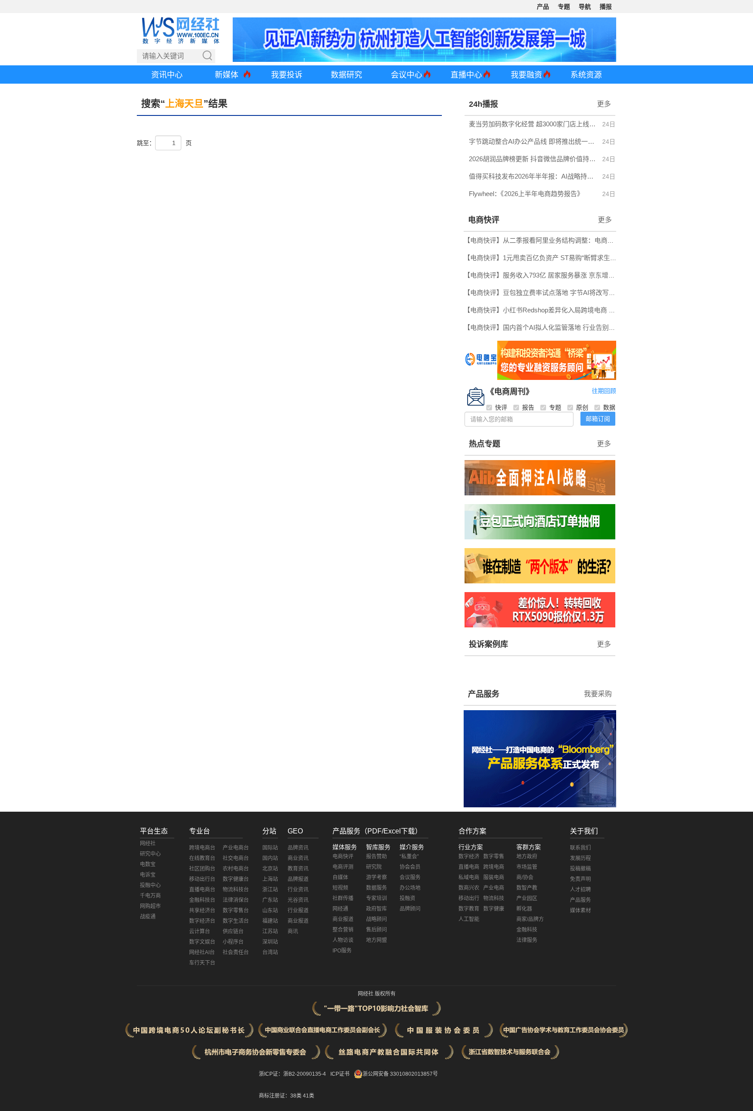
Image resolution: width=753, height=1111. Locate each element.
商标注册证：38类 (281, 1096)
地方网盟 (376, 940)
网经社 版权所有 (377, 994)
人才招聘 (580, 890)
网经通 (340, 909)
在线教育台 (202, 858)
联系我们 (580, 848)
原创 (582, 407)
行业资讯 (298, 890)
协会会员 (410, 867)
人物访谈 (342, 940)
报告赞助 (376, 857)
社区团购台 (202, 869)
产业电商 (493, 888)
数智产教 (526, 888)
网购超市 (150, 906)
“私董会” (409, 857)
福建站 (270, 921)
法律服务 (526, 940)
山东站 (270, 911)
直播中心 (466, 75)
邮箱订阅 (598, 418)
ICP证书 (339, 1074)
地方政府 (526, 857)
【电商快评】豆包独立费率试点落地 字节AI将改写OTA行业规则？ (559, 292)
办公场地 (410, 888)
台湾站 (270, 952)
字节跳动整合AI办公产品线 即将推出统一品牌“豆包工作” (533, 141)
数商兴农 (468, 888)
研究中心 (150, 854)
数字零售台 (236, 911)
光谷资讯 (298, 900)
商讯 (293, 931)
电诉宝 (148, 875)
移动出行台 (202, 879)
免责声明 (580, 879)
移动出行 (468, 898)
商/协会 (524, 877)
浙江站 (270, 890)
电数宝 (148, 864)
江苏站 (270, 931)
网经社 (148, 843)
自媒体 (340, 877)
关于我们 (584, 831)
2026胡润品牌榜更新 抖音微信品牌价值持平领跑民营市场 (533, 159)
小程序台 (233, 942)
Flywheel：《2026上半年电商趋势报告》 (526, 193)
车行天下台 (202, 963)
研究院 (374, 867)
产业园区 (526, 898)
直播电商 (468, 867)
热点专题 (484, 444)
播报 (606, 6)
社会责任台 (236, 952)
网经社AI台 (202, 952)
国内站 (270, 858)
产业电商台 (236, 848)
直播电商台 (202, 890)
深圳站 (270, 942)
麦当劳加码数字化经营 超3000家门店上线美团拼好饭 (533, 124)
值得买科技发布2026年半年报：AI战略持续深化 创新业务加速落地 (533, 176)
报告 (528, 407)
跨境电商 (493, 867)
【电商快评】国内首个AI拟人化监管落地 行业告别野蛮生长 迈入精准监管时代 (576, 327)
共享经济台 (202, 911)
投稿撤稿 (580, 869)
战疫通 (148, 917)
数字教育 (468, 909)
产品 (543, 6)
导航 (585, 6)
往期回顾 (604, 390)
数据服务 (376, 888)
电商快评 (483, 220)
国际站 (270, 848)
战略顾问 (376, 919)
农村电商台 (236, 869)
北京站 (270, 869)
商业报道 (298, 921)
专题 (564, 6)
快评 (501, 407)
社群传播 (342, 898)
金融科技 (526, 930)
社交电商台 (236, 858)
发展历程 (580, 858)
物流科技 (493, 898)
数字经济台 (202, 921)
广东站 (270, 900)
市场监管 (526, 867)
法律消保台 (236, 900)
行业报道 (298, 911)
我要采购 (598, 694)
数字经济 (468, 857)
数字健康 (493, 909)
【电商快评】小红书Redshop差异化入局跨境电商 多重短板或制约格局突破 (572, 310)
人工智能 (468, 919)
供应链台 (233, 931)
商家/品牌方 (530, 919)
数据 (609, 407)
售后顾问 (376, 930)
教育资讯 (298, 869)
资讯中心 (167, 75)
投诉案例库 (488, 644)
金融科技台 (202, 900)
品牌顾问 (410, 909)
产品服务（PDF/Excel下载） (377, 831)
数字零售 (493, 857)
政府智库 (376, 909)
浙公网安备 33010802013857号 (400, 1074)
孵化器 (524, 909)
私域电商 (468, 877)
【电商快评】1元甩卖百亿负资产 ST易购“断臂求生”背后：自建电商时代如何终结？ (584, 257)
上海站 (270, 879)
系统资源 (586, 75)
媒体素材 (580, 911)
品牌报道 (298, 879)
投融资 (407, 898)
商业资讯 (298, 858)
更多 (604, 104)
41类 (308, 1096)
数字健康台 (236, 879)
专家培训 (376, 898)
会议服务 (410, 877)
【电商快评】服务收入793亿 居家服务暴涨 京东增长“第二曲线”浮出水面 (568, 275)
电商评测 (342, 867)
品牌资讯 (298, 848)
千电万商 (150, 896)
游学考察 (376, 877)
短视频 (340, 888)
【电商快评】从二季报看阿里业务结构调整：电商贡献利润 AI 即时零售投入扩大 (579, 240)
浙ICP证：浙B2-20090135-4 (292, 1074)
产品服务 (483, 694)
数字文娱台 (202, 942)
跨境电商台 (202, 848)
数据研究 (346, 75)
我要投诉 (286, 75)
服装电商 (493, 877)
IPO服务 (342, 951)
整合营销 (342, 930)
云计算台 (199, 931)
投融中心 (150, 885)
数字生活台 (236, 921)
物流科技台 (236, 890)
